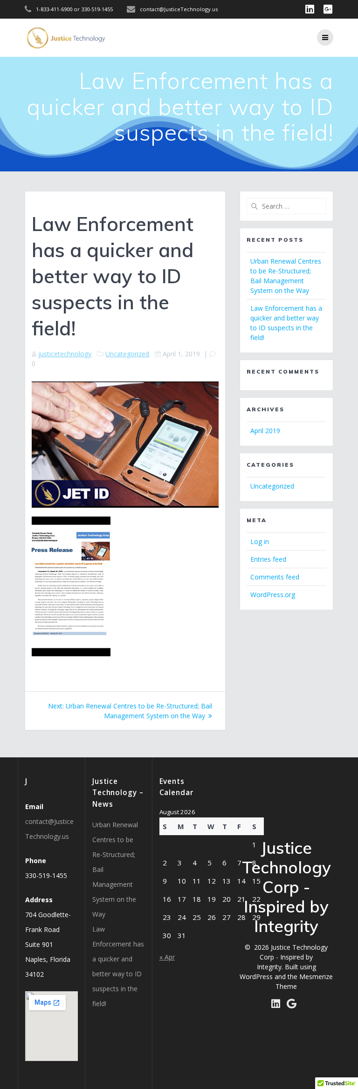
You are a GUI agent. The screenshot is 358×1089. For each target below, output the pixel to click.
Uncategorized (127, 353)
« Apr (167, 957)
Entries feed (268, 559)
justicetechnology (64, 353)
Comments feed (274, 576)
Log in (259, 541)
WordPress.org (272, 594)
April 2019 (265, 430)
